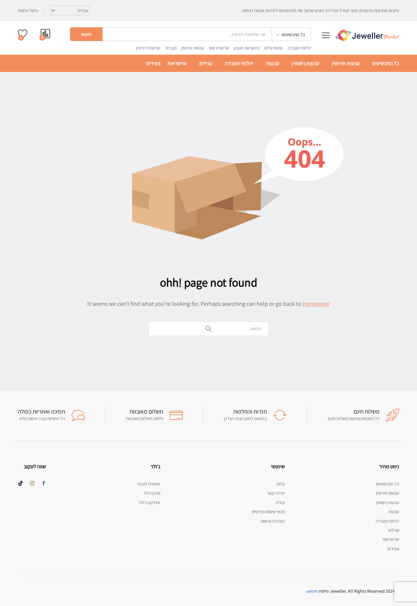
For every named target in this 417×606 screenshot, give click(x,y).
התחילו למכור (148, 484)
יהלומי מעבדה (299, 48)
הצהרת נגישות (273, 521)
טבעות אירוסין (192, 48)
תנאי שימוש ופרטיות (268, 511)
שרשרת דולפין (148, 48)
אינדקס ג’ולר (149, 502)
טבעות (272, 63)
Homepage (316, 303)
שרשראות (177, 63)
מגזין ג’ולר (151, 493)
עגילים (205, 63)
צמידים (153, 63)
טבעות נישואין (305, 63)
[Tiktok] (20, 483)
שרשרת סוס (219, 48)
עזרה (280, 502)
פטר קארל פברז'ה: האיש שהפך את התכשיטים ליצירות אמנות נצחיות (300, 10)
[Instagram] (32, 483)
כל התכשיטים (385, 63)
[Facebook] (43, 483)
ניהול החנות (28, 10)
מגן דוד (171, 48)
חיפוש (86, 34)
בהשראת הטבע (247, 48)
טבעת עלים (273, 48)
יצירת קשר (276, 493)
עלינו (281, 484)
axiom (312, 591)
